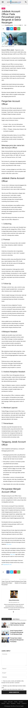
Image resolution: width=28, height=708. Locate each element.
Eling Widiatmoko (9, 25)
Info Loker (8, 544)
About (8, 703)
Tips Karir (12, 554)
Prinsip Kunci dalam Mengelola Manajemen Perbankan (17, 639)
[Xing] (14, 612)
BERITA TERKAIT (6, 619)
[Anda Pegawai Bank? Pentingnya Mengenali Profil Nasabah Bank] (5, 632)
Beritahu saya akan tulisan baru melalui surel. (13, 689)
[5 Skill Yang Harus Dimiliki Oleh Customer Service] (5, 625)
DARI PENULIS (16, 619)
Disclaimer (13, 703)
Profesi (8, 5)
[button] (26, 2)
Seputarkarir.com (7, 564)
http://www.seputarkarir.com (14, 602)
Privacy (18, 703)
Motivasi (3, 703)
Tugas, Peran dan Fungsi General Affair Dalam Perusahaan (8, 583)
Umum (5, 701)
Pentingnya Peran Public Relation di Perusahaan (20, 582)
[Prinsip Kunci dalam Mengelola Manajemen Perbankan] (5, 640)
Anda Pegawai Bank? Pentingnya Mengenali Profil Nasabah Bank (16, 632)
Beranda (3, 5)
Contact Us (24, 703)
